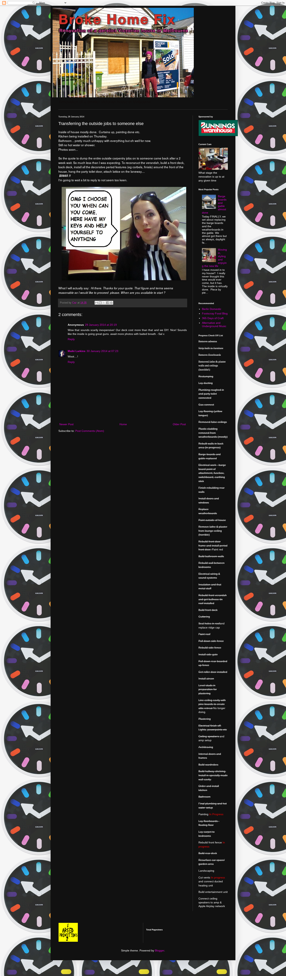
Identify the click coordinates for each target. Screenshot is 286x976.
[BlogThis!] (100, 303)
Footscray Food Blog (215, 313)
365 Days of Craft (213, 318)
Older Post (179, 424)
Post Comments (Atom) (89, 430)
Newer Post (66, 424)
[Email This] (96, 303)
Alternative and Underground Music (214, 324)
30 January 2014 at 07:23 (102, 351)
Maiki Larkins (76, 351)
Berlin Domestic (211, 309)
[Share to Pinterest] (111, 303)
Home (123, 424)
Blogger (159, 950)
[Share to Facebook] (108, 303)
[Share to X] (104, 303)
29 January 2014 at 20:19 (101, 324)
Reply (71, 339)
